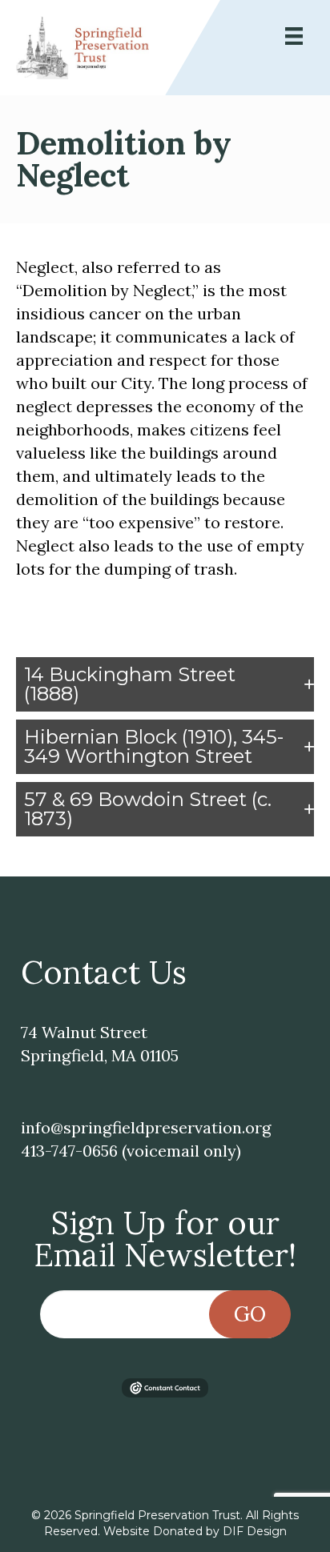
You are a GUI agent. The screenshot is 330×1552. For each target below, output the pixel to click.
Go (250, 1314)
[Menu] (294, 36)
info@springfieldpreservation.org (146, 1127)
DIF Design (255, 1531)
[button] (165, 684)
